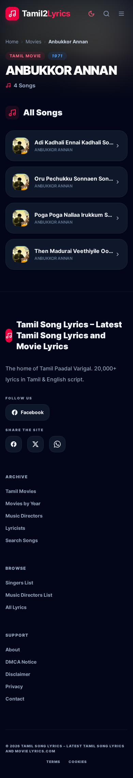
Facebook (32, 412)
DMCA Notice (20, 662)
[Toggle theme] (91, 14)
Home (11, 41)
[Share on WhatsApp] (57, 444)
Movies (33, 41)
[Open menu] (121, 14)
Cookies (78, 762)
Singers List (19, 582)
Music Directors (24, 516)
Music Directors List (28, 595)
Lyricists (15, 528)
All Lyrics (16, 607)
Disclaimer (17, 674)
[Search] (106, 14)
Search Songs (21, 540)
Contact (14, 699)
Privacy (14, 686)
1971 (57, 55)
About (12, 649)
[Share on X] (35, 444)
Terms (53, 762)
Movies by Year (23, 503)
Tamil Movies (20, 491)
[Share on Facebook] (13, 444)
